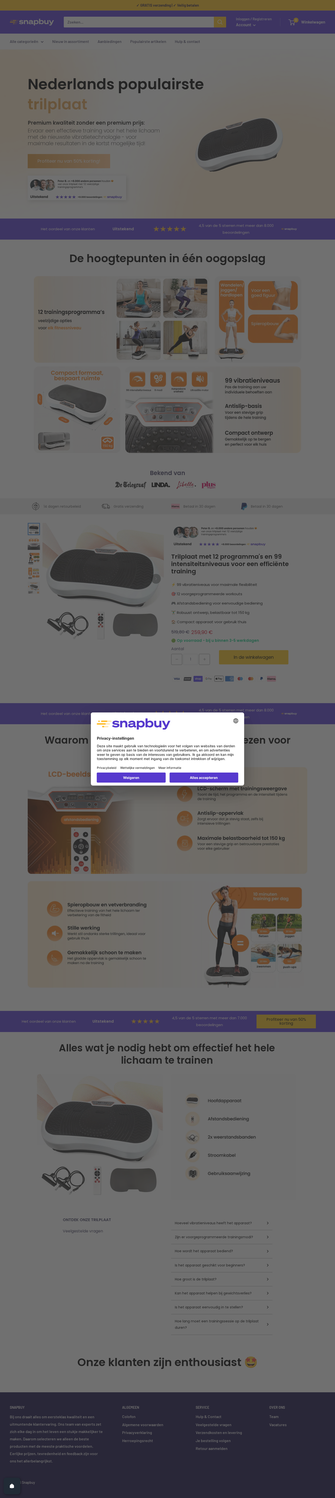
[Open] (12, 1486)
